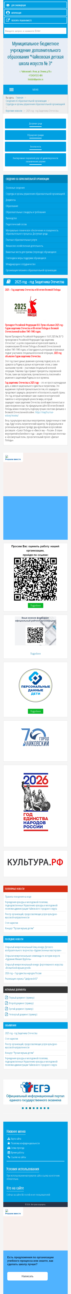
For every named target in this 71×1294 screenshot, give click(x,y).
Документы (11, 200)
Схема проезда (17, 1148)
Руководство (11, 218)
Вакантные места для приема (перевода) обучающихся (31, 252)
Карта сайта (16, 1138)
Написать (27, 1276)
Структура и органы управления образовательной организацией (35, 194)
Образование (12, 206)
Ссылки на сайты (18, 1157)
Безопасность (35, 146)
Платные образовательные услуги (21, 240)
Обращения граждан (35, 135)
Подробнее (35, 605)
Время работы (17, 1152)
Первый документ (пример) (22, 997)
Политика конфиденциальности (25, 1143)
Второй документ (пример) (21, 1003)
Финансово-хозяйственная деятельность (24, 246)
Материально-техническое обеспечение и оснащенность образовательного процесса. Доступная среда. (32, 232)
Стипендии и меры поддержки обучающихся (26, 258)
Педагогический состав (16, 224)
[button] (23, 1108)
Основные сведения (15, 187)
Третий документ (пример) (21, 1009)
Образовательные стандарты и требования (26, 212)
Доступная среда (35, 123)
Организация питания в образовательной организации (31, 270)
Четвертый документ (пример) (23, 1014)
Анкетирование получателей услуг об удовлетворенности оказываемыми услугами (35, 160)
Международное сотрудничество (21, 264)
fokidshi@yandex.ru (35, 79)
